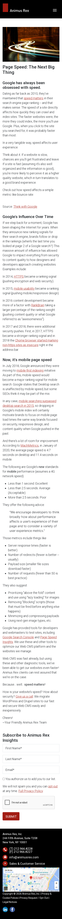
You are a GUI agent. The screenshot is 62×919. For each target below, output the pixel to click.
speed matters (33, 98)
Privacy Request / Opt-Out (34, 897)
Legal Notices (10, 902)
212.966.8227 (23, 852)
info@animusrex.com (24, 857)
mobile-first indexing (30, 370)
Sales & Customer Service (27, 863)
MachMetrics (29, 445)
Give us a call (24, 696)
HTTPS (19, 276)
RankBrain (37, 305)
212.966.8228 (23, 848)
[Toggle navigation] (55, 10)
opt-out (53, 786)
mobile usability (24, 288)
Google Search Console (18, 637)
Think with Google (25, 206)
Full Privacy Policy (30, 791)
